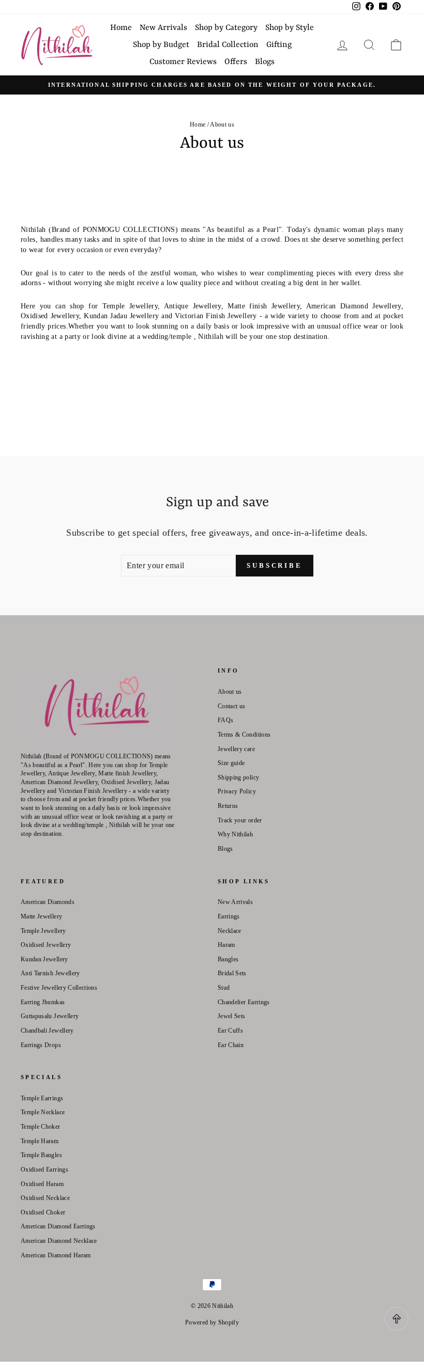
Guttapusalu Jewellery (50, 1016)
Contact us (232, 706)
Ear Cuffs (230, 1030)
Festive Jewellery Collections (59, 987)
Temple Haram (39, 1141)
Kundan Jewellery (44, 959)
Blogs (265, 62)
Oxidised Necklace (45, 1198)
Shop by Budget (161, 45)
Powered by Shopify (212, 1322)
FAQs (225, 720)
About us (230, 691)
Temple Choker (40, 1126)
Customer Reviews (183, 62)
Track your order (240, 820)
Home (121, 28)
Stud (224, 987)
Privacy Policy (237, 791)
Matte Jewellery (41, 916)
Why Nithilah (235, 834)
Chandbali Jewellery (47, 1030)
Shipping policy (238, 777)
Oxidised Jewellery (46, 944)
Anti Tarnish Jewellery (50, 973)
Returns (228, 805)
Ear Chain (231, 1045)
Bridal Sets (232, 973)
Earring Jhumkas (43, 1002)
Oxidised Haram (42, 1184)
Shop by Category (226, 28)
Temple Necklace (43, 1112)
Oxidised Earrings (44, 1169)
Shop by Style (289, 28)
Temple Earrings (42, 1098)
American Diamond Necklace (59, 1240)
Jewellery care (236, 749)
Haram (226, 944)
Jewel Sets (232, 1016)
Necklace (229, 930)
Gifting (279, 45)
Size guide (231, 763)
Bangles (228, 959)
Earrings (229, 916)
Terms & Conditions (244, 734)
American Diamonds (47, 902)
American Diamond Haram (56, 1255)
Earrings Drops (41, 1045)
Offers (235, 62)
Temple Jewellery (43, 930)
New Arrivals (163, 28)
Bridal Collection (228, 45)
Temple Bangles (41, 1155)
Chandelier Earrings (244, 1002)
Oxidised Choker (43, 1212)
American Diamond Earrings (58, 1226)
